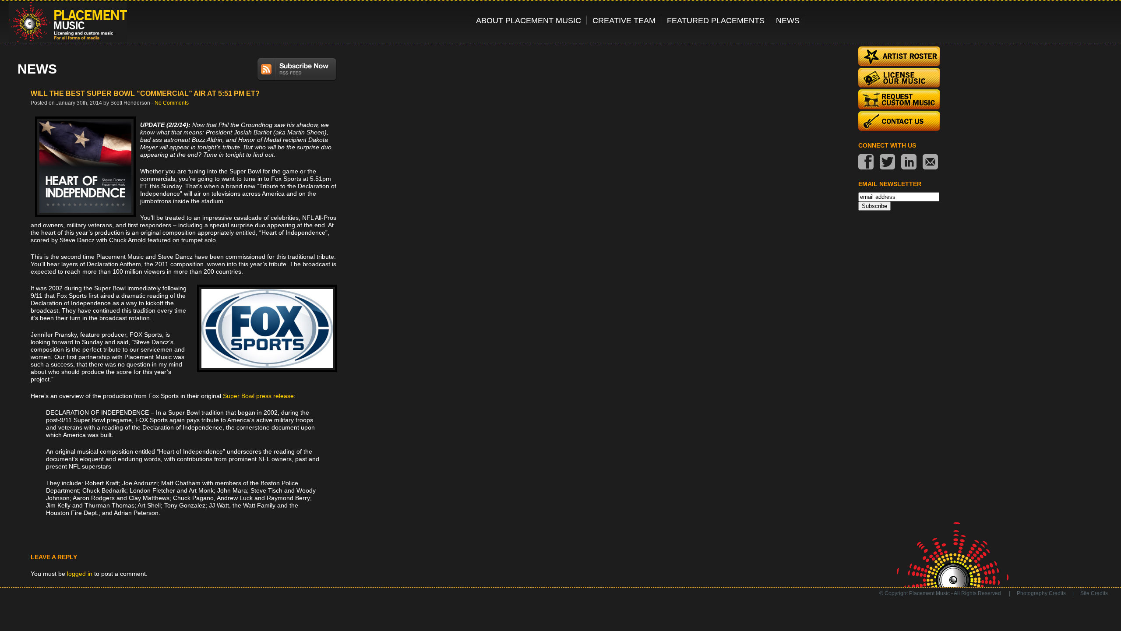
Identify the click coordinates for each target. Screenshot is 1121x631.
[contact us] (930, 162)
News (788, 20)
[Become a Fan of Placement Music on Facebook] (866, 162)
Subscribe (874, 206)
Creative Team (624, 20)
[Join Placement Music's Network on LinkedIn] (909, 162)
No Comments (172, 103)
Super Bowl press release (258, 395)
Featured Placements (716, 20)
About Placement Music (528, 20)
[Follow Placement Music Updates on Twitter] (887, 162)
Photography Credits (1041, 593)
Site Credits (1094, 593)
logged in (79, 573)
